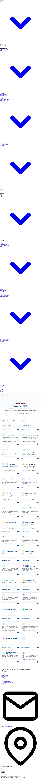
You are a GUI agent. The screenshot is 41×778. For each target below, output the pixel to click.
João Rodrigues (3, 386)
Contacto (1, 195)
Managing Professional (4, 241)
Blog (1, 194)
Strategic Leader (3, 243)
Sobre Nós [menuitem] (2, 189)
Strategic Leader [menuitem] (3, 46)
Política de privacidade (5, 681)
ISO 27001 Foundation (4, 340)
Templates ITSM (4, 678)
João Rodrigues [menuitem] (3, 190)
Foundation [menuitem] (2, 44)
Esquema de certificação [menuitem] (4, 49)
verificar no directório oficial (19, 777)
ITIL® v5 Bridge (3, 290)
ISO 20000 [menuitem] (2, 145)
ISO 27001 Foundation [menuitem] (4, 144)
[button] (10, 425)
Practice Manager (3, 244)
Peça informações (4, 196)
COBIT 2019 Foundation (4, 339)
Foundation (2, 240)
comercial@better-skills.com (6, 726)
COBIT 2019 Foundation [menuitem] (4, 143)
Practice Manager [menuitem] (3, 48)
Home (2, 395)
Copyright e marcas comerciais (7, 682)
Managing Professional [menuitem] (4, 45)
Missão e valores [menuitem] (3, 191)
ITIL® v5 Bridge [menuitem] (3, 94)
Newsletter (3, 683)
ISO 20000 (2, 341)
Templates (2, 193)
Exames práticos (4, 684)
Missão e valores (3, 388)
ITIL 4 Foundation (4, 671)
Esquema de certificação (4, 245)
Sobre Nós (2, 385)
